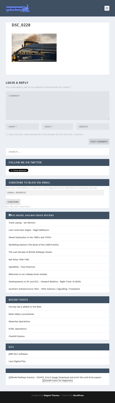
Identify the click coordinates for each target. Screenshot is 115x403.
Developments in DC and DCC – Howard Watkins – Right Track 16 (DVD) (45, 281)
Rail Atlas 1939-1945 (19, 259)
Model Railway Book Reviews (35, 215)
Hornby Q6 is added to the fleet (25, 306)
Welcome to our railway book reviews (28, 274)
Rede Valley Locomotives (21, 314)
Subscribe (13, 201)
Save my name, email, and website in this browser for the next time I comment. (46, 134)
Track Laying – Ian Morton (22, 222)
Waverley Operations (19, 321)
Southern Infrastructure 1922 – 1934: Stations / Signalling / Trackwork (44, 288)
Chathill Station (17, 336)
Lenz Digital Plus (17, 361)
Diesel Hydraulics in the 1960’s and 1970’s (30, 237)
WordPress (78, 395)
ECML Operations (18, 328)
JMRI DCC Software (18, 353)
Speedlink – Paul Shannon (22, 266)
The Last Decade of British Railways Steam (30, 252)
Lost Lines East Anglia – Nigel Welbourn (29, 230)
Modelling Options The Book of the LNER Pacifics (34, 244)
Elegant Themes (51, 395)
